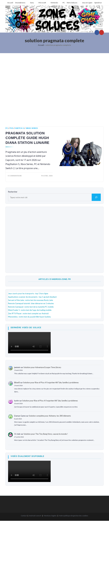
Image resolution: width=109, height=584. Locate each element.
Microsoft (42, 3)
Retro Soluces (72, 3)
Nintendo (54, 3)
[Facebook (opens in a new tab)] (97, 32)
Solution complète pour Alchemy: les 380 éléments (50, 416)
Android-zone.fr (35, 516)
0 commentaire (15, 176)
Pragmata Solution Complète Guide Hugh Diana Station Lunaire (27, 138)
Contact (24, 516)
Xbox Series (32, 128)
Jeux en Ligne (87, 3)
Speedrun (98, 3)
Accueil (10, 3)
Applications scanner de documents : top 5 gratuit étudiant (32, 297)
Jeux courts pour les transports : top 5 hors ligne (28, 293)
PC (64, 3)
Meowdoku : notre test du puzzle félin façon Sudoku (29, 317)
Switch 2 (19, 128)
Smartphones (20, 3)
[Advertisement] (54, 87)
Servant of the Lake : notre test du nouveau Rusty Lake (30, 300)
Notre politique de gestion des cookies (73, 516)
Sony (32, 3)
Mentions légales (50, 516)
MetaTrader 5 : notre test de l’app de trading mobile (29, 310)
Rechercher (12, 192)
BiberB (17, 382)
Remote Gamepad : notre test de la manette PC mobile (31, 307)
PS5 (11, 128)
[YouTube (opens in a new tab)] (101, 32)
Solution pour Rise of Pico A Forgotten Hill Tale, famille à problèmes (51, 382)
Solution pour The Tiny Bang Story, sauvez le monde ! (46, 434)
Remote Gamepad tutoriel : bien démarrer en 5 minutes (31, 303)
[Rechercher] (96, 197)
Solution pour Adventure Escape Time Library (42, 367)
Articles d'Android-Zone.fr (54, 279)
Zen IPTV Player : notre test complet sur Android (28, 313)
